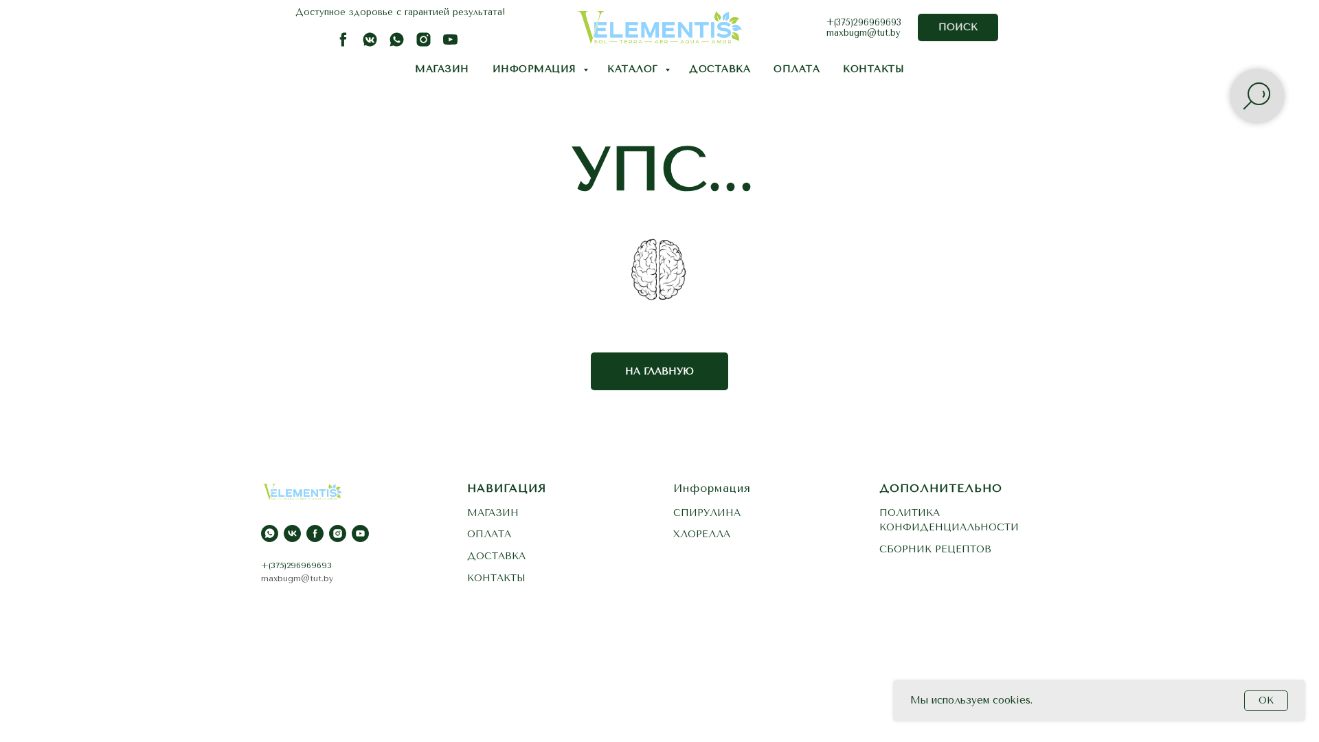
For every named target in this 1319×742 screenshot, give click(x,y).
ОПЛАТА (797, 69)
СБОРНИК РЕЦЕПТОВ (935, 549)
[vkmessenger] (370, 44)
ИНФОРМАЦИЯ (536, 69)
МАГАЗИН (442, 69)
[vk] (292, 533)
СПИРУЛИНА (707, 513)
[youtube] (450, 44)
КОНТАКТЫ (873, 69)
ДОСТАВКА (719, 69)
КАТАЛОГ (634, 69)
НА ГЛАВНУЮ (659, 371)
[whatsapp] (396, 44)
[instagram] (423, 44)
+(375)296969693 (863, 22)
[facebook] (343, 44)
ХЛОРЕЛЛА (701, 534)
